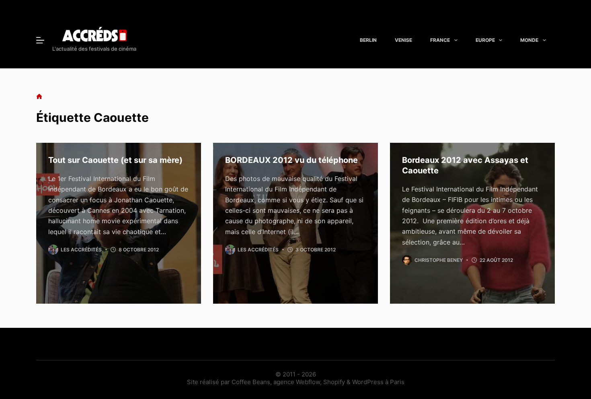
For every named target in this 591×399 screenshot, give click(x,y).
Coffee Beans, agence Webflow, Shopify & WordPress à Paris (318, 382)
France (440, 40)
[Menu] (40, 40)
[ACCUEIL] (39, 97)
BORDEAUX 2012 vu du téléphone (291, 160)
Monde (529, 40)
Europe (485, 40)
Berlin (368, 40)
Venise (403, 40)
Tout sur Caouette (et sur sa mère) (115, 160)
